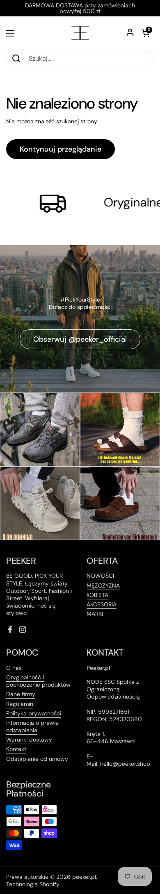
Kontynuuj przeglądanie (60, 149)
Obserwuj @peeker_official (80, 339)
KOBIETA (97, 595)
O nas (14, 668)
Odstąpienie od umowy (37, 758)
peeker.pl (84, 876)
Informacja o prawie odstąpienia (32, 726)
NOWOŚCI (100, 575)
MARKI (95, 613)
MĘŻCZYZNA (103, 585)
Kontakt (16, 749)
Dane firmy (20, 694)
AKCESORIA (102, 604)
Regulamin (19, 704)
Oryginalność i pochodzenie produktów (38, 681)
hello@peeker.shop (125, 763)
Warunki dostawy (29, 739)
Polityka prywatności (33, 713)
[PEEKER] (80, 32)
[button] (145, 33)
